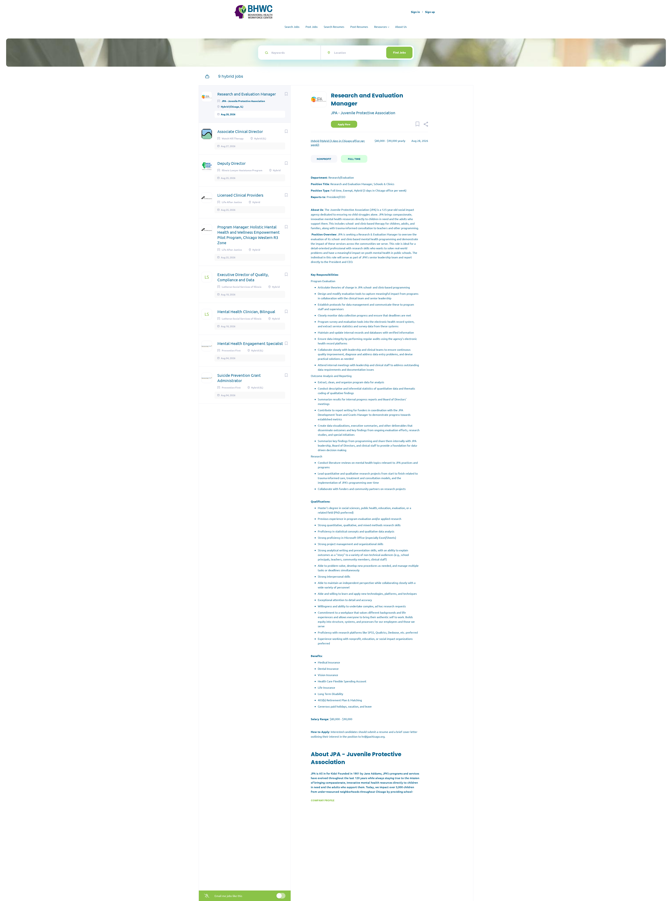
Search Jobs (292, 26)
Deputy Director (231, 163)
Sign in (415, 12)
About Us (401, 26)
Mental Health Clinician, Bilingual (246, 311)
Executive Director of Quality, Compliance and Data (243, 277)
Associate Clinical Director (240, 131)
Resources (380, 26)
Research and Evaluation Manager (246, 94)
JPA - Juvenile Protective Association (363, 112)
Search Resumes (334, 26)
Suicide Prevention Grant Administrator (239, 378)
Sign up (430, 12)
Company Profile (322, 800)
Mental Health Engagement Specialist (250, 343)
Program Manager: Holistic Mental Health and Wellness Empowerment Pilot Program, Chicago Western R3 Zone (248, 235)
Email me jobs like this (228, 896)
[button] (425, 124)
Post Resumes (359, 26)
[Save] (286, 93)
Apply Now (344, 124)
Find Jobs (399, 52)
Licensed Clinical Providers (240, 195)
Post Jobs (312, 26)
